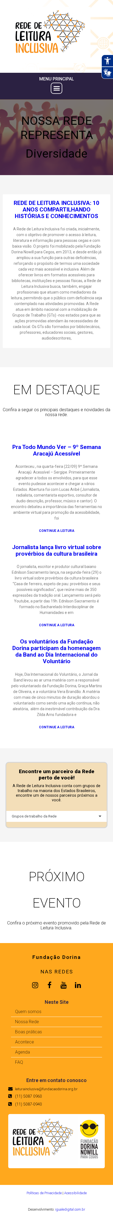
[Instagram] (35, 985)
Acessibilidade (75, 1193)
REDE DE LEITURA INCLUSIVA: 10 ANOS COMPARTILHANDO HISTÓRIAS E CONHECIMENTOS (56, 209)
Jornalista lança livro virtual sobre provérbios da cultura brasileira (56, 550)
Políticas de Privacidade (44, 1193)
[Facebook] (49, 985)
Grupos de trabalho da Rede (34, 816)
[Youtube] (63, 985)
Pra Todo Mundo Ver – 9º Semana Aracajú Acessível (56, 450)
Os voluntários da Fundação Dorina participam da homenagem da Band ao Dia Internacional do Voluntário (56, 651)
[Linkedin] (77, 985)
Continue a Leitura (56, 531)
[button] (56, 88)
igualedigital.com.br (70, 1209)
